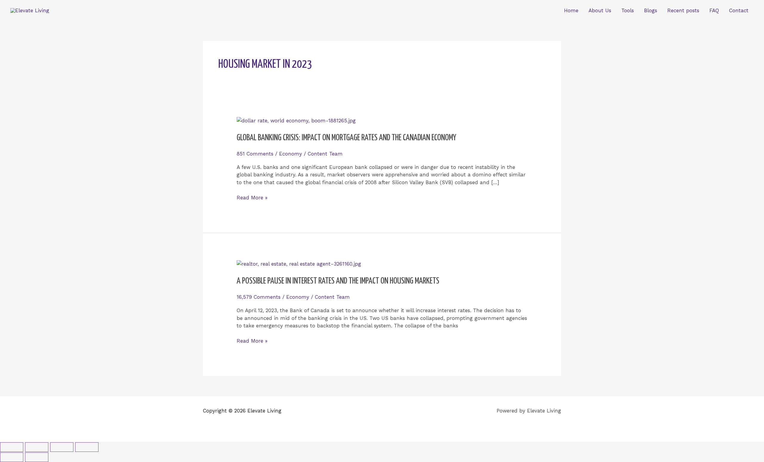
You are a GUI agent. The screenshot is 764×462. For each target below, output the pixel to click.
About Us (600, 10)
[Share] (61, 447)
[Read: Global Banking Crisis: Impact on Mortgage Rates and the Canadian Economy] (296, 120)
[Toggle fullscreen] (36, 447)
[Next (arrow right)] (36, 457)
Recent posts (683, 10)
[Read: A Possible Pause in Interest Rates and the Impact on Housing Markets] (299, 264)
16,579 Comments (259, 297)
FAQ (714, 10)
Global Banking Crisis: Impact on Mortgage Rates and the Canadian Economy (346, 138)
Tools (627, 10)
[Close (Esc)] (86, 447)
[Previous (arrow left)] (11, 457)
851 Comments (255, 154)
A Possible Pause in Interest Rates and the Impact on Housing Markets (338, 281)
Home (571, 10)
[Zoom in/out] (11, 447)
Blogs (650, 10)
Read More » (252, 197)
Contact (738, 10)
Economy (290, 154)
